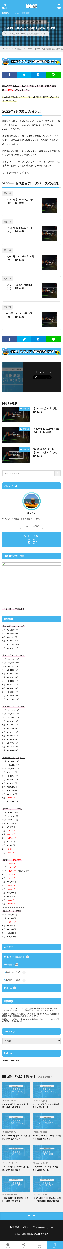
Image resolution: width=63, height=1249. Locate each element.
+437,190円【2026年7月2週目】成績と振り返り (15, 1199)
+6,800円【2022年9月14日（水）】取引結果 (20, 258)
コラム (10, 988)
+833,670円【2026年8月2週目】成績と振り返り (46, 1106)
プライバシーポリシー (42, 1227)
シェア (23, 1247)
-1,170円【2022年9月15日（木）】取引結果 (19, 230)
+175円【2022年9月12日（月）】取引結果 (19, 315)
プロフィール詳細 (32, 526)
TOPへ (55, 1247)
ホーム (8, 1247)
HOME (8, 49)
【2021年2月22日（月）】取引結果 (47, 410)
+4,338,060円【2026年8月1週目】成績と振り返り (16, 1137)
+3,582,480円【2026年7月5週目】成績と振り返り (47, 1137)
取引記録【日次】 (15, 972)
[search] (58, 473)
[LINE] (53, 75)
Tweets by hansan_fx (10, 1060)
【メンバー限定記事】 (22, 13)
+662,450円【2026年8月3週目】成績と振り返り (15, 1106)
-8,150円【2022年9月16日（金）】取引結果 (19, 201)
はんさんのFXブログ (39, 1234)
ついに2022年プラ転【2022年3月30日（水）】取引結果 (47, 452)
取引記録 (6, 13)
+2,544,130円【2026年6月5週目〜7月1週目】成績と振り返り (47, 1201)
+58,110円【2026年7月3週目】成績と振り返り (45, 1168)
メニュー (39, 1247)
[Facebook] (9, 75)
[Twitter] (24, 75)
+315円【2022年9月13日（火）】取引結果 (19, 286)
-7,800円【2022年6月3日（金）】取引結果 (46, 430)
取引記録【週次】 (38, 33)
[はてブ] (38, 75)
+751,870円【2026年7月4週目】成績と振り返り (15, 1168)
